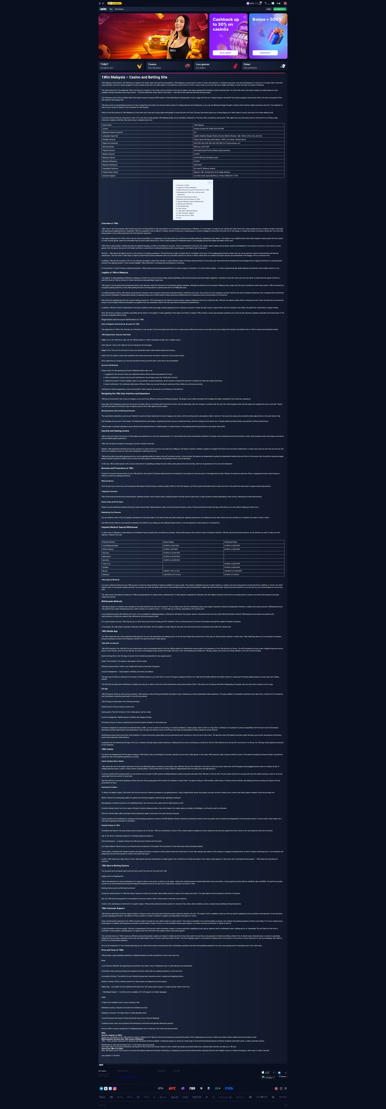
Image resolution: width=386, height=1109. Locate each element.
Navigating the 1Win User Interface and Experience (190, 193)
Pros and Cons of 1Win (186, 215)
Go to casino (225, 53)
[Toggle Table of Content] (208, 182)
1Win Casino (182, 208)
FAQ (179, 218)
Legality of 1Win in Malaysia (186, 187)
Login (269, 9)
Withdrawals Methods (184, 204)
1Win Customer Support (186, 213)
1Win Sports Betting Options (188, 211)
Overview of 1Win (183, 185)
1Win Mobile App (183, 206)
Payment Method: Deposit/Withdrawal (190, 201)
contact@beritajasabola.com (128, 1077)
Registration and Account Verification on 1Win (193, 190)
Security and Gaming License (187, 197)
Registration (265, 53)
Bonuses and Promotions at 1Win (188, 199)
